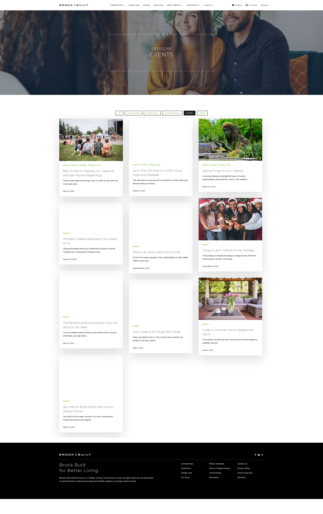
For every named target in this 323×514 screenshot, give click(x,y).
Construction (152, 113)
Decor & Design (172, 113)
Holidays (83, 165)
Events (189, 113)
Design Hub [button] (186, 473)
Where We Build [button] (216, 464)
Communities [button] (187, 464)
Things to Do (94, 165)
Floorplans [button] (214, 477)
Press (202, 113)
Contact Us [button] (242, 464)
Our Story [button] (185, 477)
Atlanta (66, 165)
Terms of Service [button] (244, 473)
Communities (133, 113)
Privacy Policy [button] (243, 468)
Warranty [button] (241, 477)
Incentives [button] (186, 468)
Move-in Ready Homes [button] (219, 468)
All (119, 113)
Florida (143, 165)
